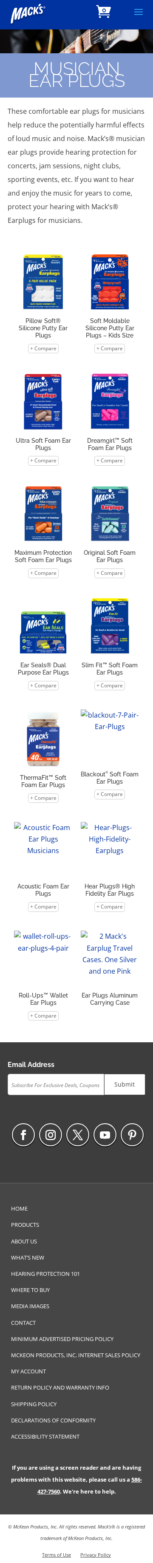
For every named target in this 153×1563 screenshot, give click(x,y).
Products (25, 1224)
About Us (24, 1241)
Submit (124, 1084)
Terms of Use (56, 1554)
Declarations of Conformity (53, 1420)
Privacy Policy (95, 1554)
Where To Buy (30, 1290)
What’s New (27, 1257)
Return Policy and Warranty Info (60, 1387)
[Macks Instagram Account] (50, 1134)
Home (19, 1208)
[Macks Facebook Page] (23, 1134)
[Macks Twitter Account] (77, 1134)
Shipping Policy (34, 1404)
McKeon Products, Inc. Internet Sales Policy (75, 1355)
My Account (28, 1371)
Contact (23, 1323)
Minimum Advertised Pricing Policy (62, 1339)
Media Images (30, 1306)
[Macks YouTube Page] (105, 1134)
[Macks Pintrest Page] (132, 1134)
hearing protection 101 (45, 1274)
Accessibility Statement (45, 1436)
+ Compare (43, 348)
